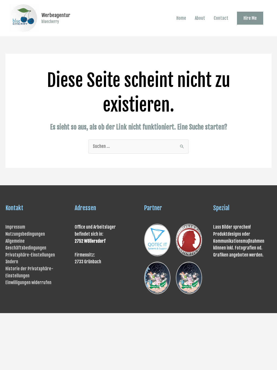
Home (181, 18)
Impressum (15, 227)
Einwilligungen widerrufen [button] (28, 282)
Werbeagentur (55, 15)
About (200, 18)
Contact (221, 18)
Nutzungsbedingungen (25, 234)
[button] (250, 18)
